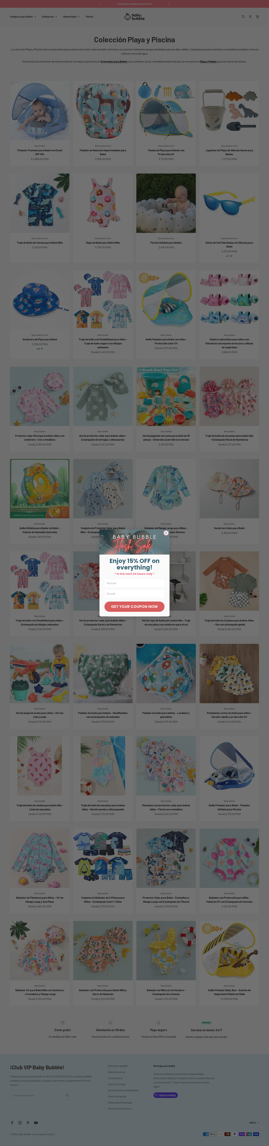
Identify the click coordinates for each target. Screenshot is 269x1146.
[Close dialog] (166, 533)
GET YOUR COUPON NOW (134, 606)
